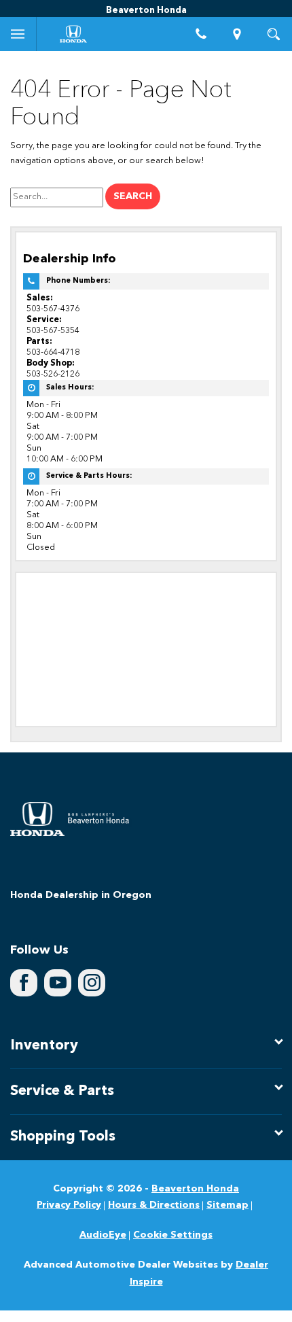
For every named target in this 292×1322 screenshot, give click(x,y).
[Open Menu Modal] (18, 34)
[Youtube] (57, 982)
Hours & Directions (154, 1205)
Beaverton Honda (195, 1189)
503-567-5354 (52, 330)
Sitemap (227, 1205)
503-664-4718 (52, 352)
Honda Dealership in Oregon (80, 895)
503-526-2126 (52, 374)
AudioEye (102, 1235)
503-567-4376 (52, 309)
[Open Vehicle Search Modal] (273, 34)
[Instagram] (91, 982)
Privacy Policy (69, 1205)
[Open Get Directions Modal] (237, 34)
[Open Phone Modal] (201, 34)
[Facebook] (23, 982)
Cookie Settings (173, 1235)
